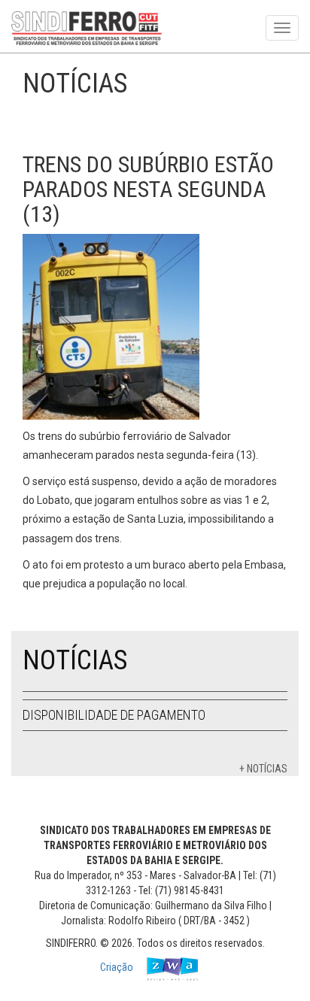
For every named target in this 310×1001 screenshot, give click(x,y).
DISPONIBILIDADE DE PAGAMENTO (114, 715)
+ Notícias (263, 769)
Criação (117, 967)
